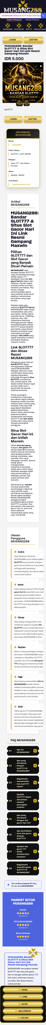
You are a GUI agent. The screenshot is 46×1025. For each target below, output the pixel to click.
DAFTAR (33, 40)
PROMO (25, 990)
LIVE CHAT (24, 1017)
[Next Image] (41, 83)
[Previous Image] (5, 83)
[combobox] (20, 15)
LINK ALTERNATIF (24, 1010)
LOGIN (12, 40)
